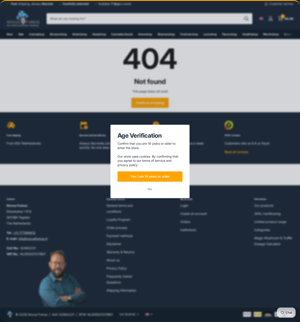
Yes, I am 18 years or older (150, 176)
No (150, 189)
